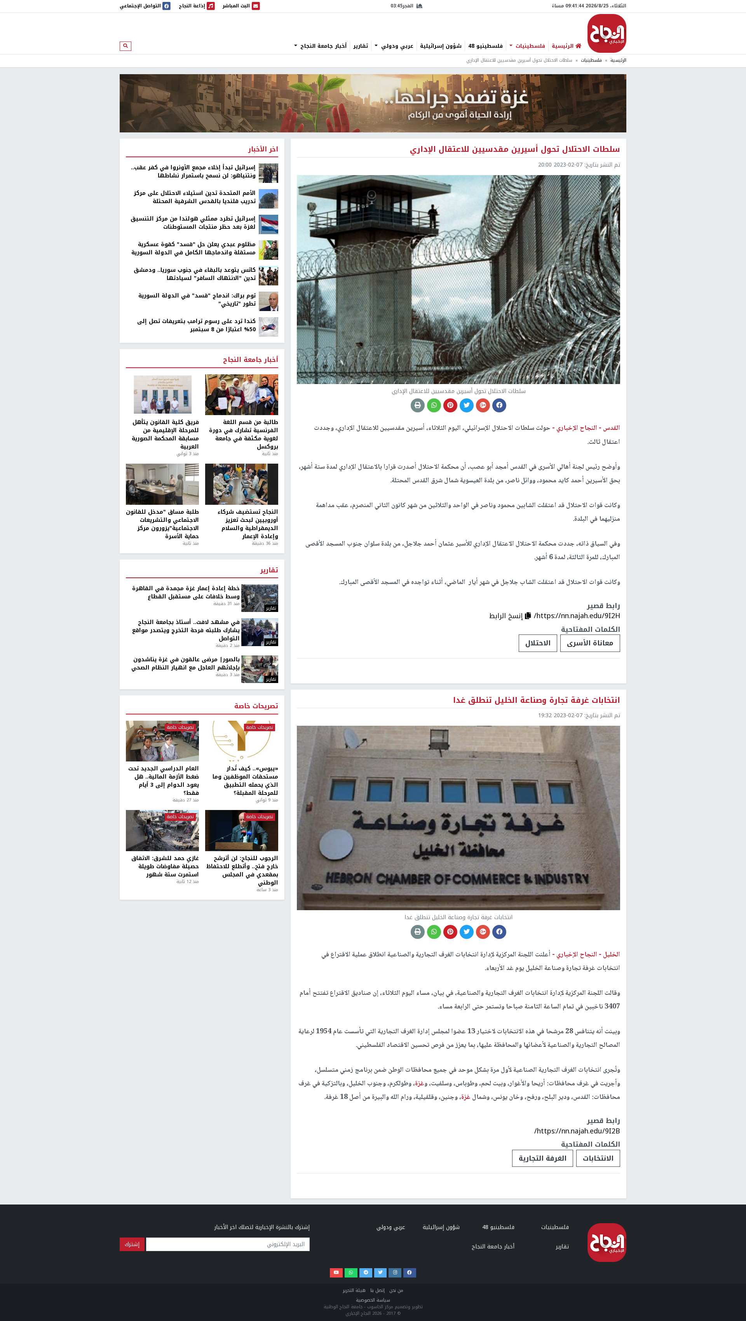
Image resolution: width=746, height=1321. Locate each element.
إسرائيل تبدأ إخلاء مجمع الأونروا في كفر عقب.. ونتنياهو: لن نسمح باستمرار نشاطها (193, 171)
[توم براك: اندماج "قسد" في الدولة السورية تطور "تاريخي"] (268, 301)
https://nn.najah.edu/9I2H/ (577, 616)
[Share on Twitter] (467, 405)
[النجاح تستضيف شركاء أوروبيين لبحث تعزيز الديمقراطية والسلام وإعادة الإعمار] (241, 484)
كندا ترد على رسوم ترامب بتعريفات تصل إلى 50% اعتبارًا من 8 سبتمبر (196, 325)
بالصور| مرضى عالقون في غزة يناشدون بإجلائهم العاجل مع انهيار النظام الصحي (185, 663)
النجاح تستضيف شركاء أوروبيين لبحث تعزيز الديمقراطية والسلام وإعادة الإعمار (248, 524)
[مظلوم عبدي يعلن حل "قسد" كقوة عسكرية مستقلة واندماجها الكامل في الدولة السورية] (268, 250)
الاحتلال (538, 643)
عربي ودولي (396, 46)
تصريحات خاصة (256, 706)
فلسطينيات (529, 46)
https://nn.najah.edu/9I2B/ (577, 1131)
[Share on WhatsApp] (434, 405)
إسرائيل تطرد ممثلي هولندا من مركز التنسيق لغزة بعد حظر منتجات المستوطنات (193, 223)
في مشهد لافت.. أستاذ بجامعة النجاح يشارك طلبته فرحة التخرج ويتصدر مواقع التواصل (186, 630)
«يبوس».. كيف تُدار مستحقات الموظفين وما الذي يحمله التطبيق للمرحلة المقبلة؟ (245, 781)
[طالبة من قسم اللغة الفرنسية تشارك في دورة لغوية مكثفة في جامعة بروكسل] (241, 394)
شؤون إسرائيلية (441, 46)
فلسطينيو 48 (485, 46)
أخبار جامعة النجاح (322, 46)
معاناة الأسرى (590, 643)
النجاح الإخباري (606, 33)
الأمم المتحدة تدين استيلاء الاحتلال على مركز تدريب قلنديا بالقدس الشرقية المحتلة (195, 197)
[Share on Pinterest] (450, 405)
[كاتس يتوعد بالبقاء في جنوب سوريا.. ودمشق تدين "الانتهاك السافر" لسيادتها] (268, 275)
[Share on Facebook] (499, 405)
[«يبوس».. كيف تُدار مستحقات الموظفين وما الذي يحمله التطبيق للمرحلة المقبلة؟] (241, 741)
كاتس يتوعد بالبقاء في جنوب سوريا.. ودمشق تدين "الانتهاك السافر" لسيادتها (195, 274)
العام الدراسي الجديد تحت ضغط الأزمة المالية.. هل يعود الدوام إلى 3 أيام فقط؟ (163, 781)
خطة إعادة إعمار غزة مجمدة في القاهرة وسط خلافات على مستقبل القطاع (186, 592)
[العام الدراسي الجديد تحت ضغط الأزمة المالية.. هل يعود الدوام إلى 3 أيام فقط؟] (162, 741)
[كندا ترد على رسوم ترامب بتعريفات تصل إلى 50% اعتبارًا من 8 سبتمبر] (268, 327)
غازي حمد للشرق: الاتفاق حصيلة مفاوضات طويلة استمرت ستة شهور (165, 866)
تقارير (360, 46)
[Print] (418, 405)
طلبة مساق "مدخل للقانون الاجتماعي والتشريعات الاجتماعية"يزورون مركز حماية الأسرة (162, 524)
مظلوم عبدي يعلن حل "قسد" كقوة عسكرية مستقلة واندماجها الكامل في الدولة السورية (193, 248)
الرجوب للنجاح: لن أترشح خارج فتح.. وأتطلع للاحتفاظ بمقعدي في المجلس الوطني (242, 870)
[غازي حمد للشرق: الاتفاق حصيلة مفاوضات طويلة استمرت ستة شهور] (162, 830)
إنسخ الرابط (507, 616)
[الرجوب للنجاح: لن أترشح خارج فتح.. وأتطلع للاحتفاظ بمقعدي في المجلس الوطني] (241, 830)
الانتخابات (598, 1158)
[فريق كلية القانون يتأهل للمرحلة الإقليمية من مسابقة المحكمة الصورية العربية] (162, 394)
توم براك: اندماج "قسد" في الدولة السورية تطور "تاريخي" (197, 300)
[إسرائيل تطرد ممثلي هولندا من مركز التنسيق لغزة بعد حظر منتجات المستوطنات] (268, 224)
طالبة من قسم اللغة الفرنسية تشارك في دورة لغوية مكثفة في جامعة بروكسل (243, 434)
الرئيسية (618, 60)
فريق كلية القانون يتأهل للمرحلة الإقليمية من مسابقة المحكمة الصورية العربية (165, 434)
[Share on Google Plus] (483, 405)
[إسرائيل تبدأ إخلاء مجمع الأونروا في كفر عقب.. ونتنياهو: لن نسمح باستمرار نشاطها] (268, 173)
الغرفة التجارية (542, 1158)
